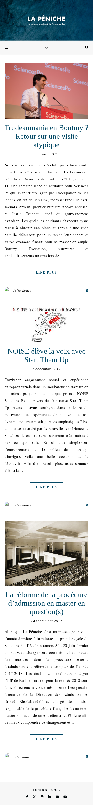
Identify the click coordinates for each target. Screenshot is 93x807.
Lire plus (46, 272)
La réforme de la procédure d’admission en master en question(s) (46, 603)
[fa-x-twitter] (35, 796)
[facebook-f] (27, 796)
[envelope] (58, 796)
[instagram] (42, 796)
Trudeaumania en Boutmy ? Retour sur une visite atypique (46, 136)
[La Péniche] (46, 20)
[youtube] (65, 796)
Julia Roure (22, 290)
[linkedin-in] (50, 796)
